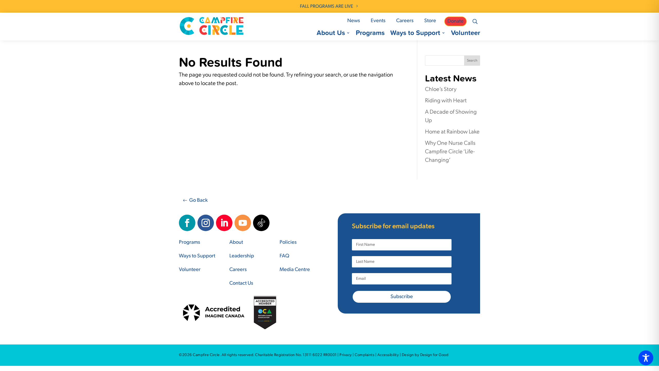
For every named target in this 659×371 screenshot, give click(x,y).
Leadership (241, 256)
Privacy (346, 355)
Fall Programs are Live (326, 6)
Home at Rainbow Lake (452, 132)
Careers (404, 20)
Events (378, 20)
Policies (288, 242)
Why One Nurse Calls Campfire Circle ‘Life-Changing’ (450, 151)
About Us (331, 34)
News (353, 20)
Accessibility (388, 355)
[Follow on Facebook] (187, 223)
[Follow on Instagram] (205, 223)
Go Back (198, 200)
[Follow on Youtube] (243, 223)
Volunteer (465, 34)
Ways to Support (415, 34)
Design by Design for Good (425, 355)
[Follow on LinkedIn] (224, 223)
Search (472, 61)
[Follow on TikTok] (261, 223)
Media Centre (295, 269)
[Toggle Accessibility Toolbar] (646, 358)
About (236, 242)
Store (430, 20)
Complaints (364, 355)
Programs (370, 34)
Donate (455, 21)
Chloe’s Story (440, 89)
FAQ (284, 256)
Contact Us (241, 283)
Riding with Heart (446, 101)
